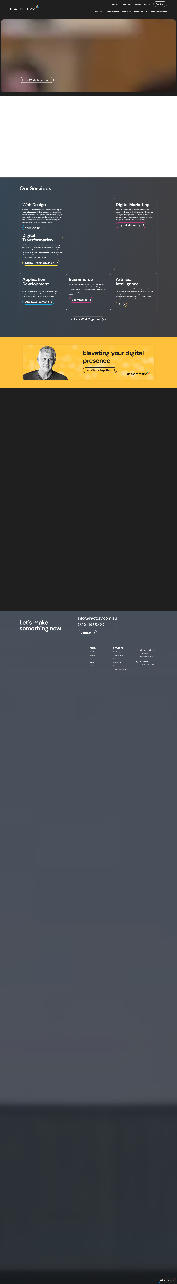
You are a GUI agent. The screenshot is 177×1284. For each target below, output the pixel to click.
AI (147, 12)
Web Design (99, 12)
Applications (126, 12)
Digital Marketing (113, 12)
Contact (160, 4)
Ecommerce (138, 12)
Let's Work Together (35, 1146)
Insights (147, 4)
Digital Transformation (159, 12)
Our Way (137, 4)
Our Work (127, 4)
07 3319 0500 (114, 4)
